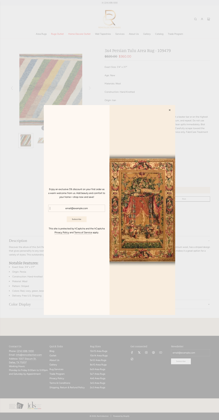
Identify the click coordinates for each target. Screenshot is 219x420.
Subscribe (76, 219)
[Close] (169, 110)
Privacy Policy (62, 232)
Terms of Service (83, 232)
